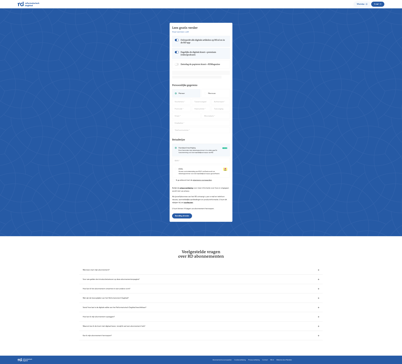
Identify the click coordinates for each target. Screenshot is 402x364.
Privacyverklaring (254, 360)
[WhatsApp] (362, 4)
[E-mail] (377, 4)
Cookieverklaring (240, 360)
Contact (265, 360)
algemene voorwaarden (202, 180)
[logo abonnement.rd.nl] (28, 4)
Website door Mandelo (284, 360)
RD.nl (272, 360)
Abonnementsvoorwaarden (222, 360)
